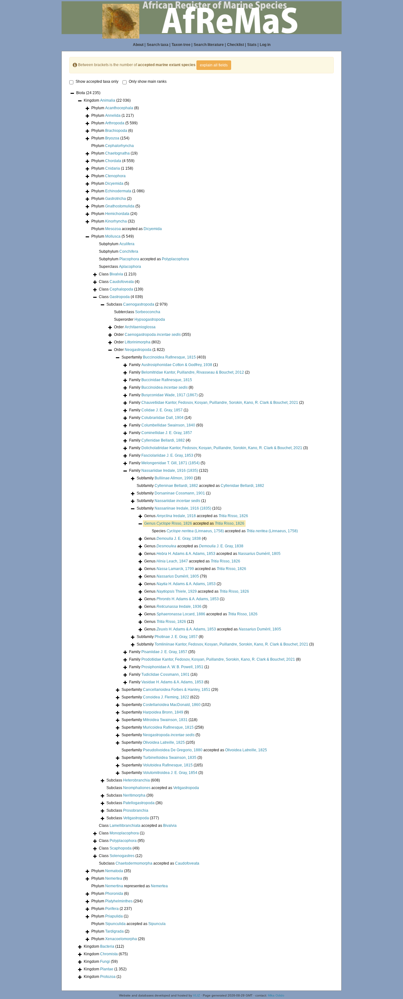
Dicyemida (114, 183)
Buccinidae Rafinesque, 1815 (166, 380)
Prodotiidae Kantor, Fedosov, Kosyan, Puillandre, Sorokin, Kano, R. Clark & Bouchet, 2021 (218, 659)
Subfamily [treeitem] (169, 478)
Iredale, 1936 (179, 606)
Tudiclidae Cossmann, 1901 (165, 674)
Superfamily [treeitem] (164, 357)
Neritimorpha (134, 795)
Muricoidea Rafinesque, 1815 (168, 727)
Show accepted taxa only (97, 81)
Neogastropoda (138, 349)
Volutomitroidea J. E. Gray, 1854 (170, 772)
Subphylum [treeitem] (116, 244)
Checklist (235, 44)
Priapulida (114, 916)
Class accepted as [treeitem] (138, 825)
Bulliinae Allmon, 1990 (174, 478)
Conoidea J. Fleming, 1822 (166, 697)
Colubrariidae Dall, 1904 (162, 417)
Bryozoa (112, 138)
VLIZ (196, 995)
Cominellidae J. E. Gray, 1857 (166, 433)
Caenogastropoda (138, 304)
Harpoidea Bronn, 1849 (163, 712)
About (138, 44)
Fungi (105, 961)
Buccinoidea (164, 387)
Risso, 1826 (233, 516)
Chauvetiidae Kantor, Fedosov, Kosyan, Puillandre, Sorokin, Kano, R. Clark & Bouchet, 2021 (219, 402)
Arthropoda (114, 123)
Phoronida (114, 893)
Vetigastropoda (186, 788)
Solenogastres (122, 856)
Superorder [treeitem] (139, 319)
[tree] (201, 535)
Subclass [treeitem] (136, 304)
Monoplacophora (124, 833)
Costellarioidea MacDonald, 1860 (172, 705)
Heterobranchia (136, 780)
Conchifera (128, 251)
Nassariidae (177, 501)
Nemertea (113, 878)
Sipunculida (115, 924)
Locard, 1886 (180, 614)
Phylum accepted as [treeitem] (126, 229)
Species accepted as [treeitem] (225, 531)
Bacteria (107, 946)
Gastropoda (120, 297)
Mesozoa (113, 229)
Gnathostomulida (119, 206)
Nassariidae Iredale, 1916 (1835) (169, 470)
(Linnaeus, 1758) (195, 531)
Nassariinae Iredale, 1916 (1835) (183, 508)
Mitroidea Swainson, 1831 (165, 720)
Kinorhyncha (116, 221)
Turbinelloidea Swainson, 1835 (169, 757)
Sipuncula (157, 924)
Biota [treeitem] (88, 93)
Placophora (129, 259)
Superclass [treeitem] (120, 266)
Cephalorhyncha (119, 146)
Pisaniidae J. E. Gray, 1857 (164, 652)
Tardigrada (114, 931)
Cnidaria (112, 168)
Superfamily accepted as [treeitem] (194, 750)
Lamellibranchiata (125, 825)
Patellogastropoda (139, 803)
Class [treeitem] (117, 274)
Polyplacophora (175, 259)
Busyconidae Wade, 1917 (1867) (169, 395)
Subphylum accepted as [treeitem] (144, 259)
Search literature (209, 44)
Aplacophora (130, 266)
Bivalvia (116, 274)
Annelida (113, 115)
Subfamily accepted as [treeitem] (200, 485)
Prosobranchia (135, 810)
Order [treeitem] (135, 327)
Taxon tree (181, 44)
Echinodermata (118, 191)
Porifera (112, 908)
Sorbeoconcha (147, 312)
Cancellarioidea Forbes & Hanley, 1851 (176, 689)
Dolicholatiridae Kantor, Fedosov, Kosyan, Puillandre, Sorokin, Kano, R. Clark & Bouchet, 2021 (221, 448)
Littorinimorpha (137, 342)
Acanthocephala (119, 108)
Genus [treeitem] (175, 538)
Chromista (109, 954)
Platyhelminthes (119, 901)
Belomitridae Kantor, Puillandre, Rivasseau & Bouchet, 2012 (192, 372)
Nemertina (114, 886)
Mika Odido (276, 995)
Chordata (113, 161)
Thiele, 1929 (176, 591)
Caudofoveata (122, 281)
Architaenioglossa (140, 327)
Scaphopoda (121, 848)
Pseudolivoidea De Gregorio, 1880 (172, 750)
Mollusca (113, 236)
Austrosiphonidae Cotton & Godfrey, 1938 (176, 365)
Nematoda (114, 871)
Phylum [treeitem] (115, 108)
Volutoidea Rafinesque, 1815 (168, 765)
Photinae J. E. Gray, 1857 (176, 637)
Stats (252, 44)
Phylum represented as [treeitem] (129, 886)
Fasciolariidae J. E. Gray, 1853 (167, 455)
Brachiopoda (116, 130)
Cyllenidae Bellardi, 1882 (163, 440)
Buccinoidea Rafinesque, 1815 (169, 357)
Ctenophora (115, 176)
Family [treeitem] (173, 365)
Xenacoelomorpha (121, 939)
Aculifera (126, 244)
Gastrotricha (115, 198)
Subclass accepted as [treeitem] (152, 788)
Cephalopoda (121, 289)
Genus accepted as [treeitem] (196, 516)
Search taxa (157, 44)
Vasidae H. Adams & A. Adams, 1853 (172, 682)
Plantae (106, 969)
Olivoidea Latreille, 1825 (164, 742)
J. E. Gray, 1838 (178, 538)
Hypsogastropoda (149, 319)
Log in (265, 44)
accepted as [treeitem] (194, 523)
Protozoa (108, 976)
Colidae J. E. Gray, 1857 (162, 410)
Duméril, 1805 (259, 553)
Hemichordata (117, 214)
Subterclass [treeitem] (137, 312)
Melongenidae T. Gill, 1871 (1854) (170, 463)
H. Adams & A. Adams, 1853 (185, 553)
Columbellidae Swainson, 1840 (168, 425)
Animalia (107, 100)
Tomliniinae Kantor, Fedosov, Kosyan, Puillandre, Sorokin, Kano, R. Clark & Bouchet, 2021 (231, 644)
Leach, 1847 (172, 561)
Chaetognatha (117, 153)
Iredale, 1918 (176, 516)
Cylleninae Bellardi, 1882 (176, 485)
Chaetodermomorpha (134, 863)
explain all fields (214, 65)
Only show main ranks (148, 81)
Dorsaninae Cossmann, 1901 (180, 493)
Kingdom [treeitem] (107, 100)
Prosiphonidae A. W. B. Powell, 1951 (172, 667)
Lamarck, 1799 (175, 569)
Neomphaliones (136, 788)
